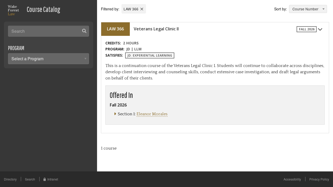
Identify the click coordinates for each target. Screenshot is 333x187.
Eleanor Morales (152, 114)
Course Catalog (43, 9)
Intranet (52, 179)
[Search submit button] (84, 31)
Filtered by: (110, 8)
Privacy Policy (319, 179)
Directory (10, 179)
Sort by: (280, 8)
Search (30, 179)
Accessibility (292, 179)
